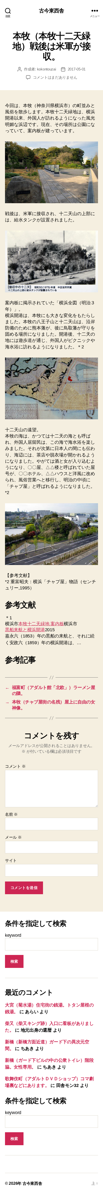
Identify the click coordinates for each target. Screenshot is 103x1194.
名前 (11, 814)
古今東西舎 (51, 10)
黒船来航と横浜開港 (25, 629)
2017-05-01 (77, 69)
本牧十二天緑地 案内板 (41, 623)
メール (13, 837)
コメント (15, 766)
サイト (11, 860)
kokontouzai (46, 69)
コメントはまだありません (55, 77)
